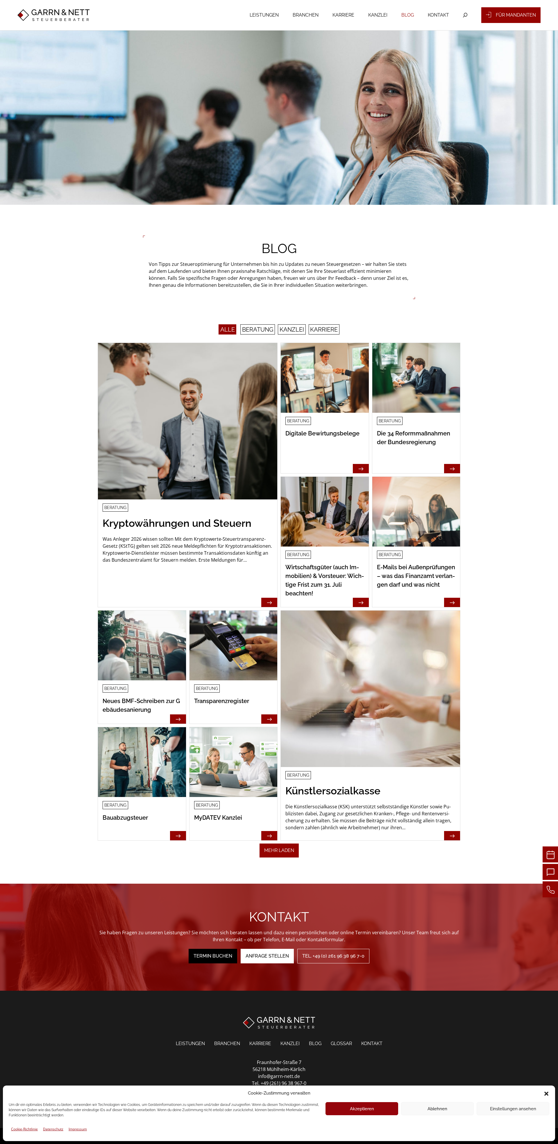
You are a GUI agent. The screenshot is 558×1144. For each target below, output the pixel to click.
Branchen (306, 15)
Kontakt (438, 15)
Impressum (78, 1129)
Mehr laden (279, 850)
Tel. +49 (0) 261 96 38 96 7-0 (333, 956)
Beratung (257, 329)
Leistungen (264, 15)
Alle (227, 329)
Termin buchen (213, 956)
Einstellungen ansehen (513, 1108)
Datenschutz (53, 1129)
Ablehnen (437, 1108)
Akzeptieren (362, 1108)
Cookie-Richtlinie (24, 1129)
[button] (546, 1093)
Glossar (341, 1043)
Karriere (343, 15)
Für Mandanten (516, 15)
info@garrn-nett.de (279, 1076)
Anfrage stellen (267, 956)
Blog (407, 15)
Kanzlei (377, 15)
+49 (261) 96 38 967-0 (283, 1083)
